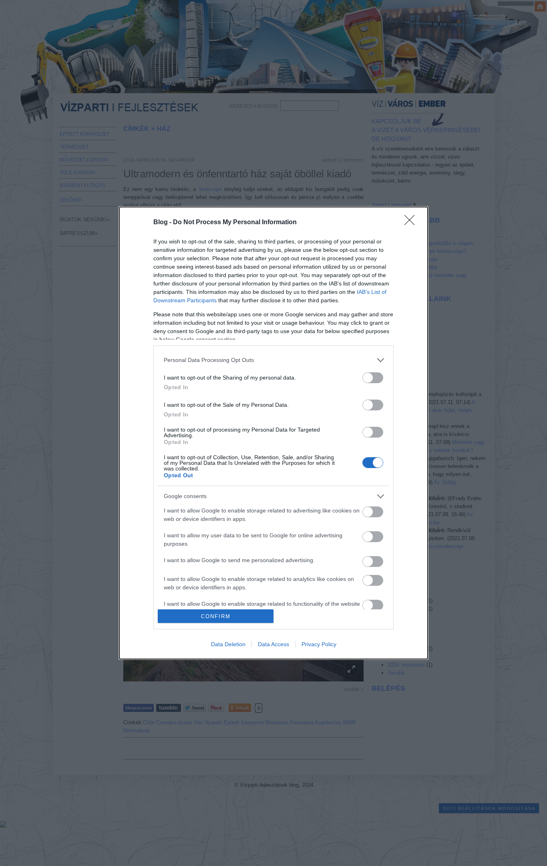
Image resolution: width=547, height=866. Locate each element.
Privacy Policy (319, 644)
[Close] (412, 222)
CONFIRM (216, 616)
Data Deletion (228, 644)
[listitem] (273, 360)
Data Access (273, 644)
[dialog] (273, 433)
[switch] (372, 377)
